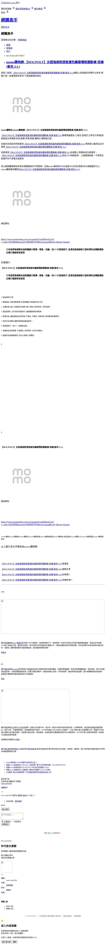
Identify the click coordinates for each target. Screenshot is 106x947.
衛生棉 (6, 749)
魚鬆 (2, 679)
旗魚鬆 (93, 727)
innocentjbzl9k (6, 783)
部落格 (9, 48)
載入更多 (5, 809)
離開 (14, 942)
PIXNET (34, 916)
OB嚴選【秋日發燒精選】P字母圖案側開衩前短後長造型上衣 (28, 772)
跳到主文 (5, 27)
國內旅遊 (18, 801)
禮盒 (18, 739)
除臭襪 (6, 643)
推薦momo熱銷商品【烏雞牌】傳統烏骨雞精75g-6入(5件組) (28, 770)
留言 (24, 795)
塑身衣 (3, 652)
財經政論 (22, 40)
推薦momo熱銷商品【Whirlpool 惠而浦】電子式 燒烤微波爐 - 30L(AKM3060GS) (35, 765)
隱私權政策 (67, 916)
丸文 (12, 727)
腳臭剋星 (20, 643)
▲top (3, 805)
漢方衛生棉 (32, 749)
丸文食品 (21, 727)
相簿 (8, 45)
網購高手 (9, 20)
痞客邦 (20, 795)
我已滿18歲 (6, 942)
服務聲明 (77, 916)
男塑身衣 (30, 669)
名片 (8, 51)
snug (2, 591)
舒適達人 (16, 749)
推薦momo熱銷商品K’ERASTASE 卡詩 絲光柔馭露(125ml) (27, 767)
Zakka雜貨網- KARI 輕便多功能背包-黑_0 (21, 762)
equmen (15, 669)
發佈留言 (5, 824)
